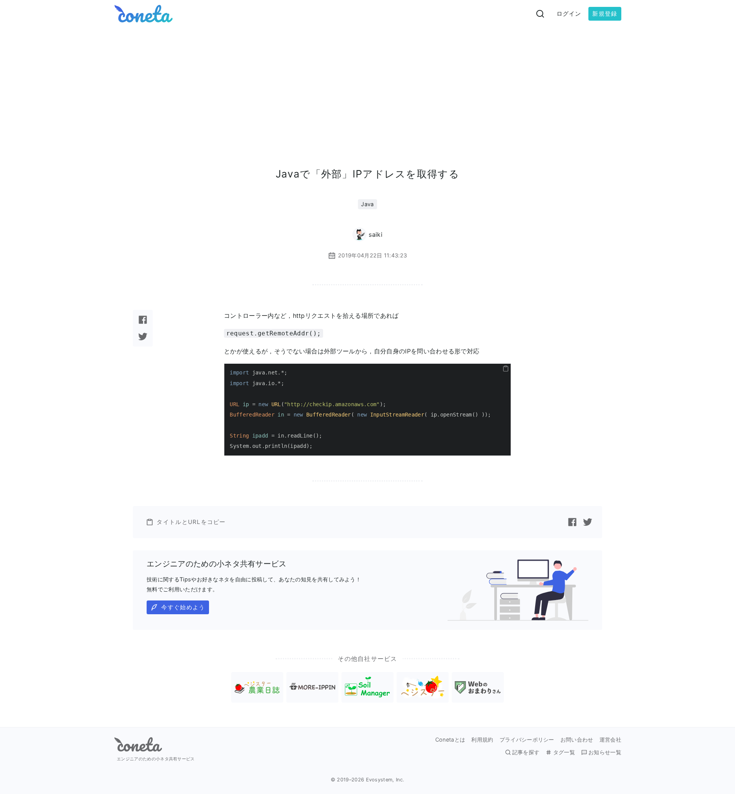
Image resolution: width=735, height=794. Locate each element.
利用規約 (482, 740)
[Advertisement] (367, 84)
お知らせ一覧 (604, 752)
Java (367, 204)
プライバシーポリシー (527, 740)
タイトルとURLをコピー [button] (191, 522)
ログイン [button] (569, 13)
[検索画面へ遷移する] (540, 13)
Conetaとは (450, 740)
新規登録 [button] (604, 13)
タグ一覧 (564, 752)
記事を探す (526, 752)
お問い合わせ (576, 740)
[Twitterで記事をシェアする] (142, 336)
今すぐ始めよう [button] (183, 607)
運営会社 (610, 740)
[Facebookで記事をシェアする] (142, 319)
